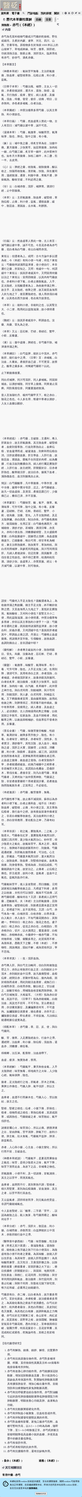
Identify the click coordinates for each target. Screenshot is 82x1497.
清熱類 (5, 25)
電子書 (16, 13)
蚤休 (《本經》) (11, 1460)
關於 (56, 13)
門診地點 (33, 13)
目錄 (38, 19)
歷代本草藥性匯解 (19, 19)
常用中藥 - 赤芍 (11, 1474)
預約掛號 (46, 13)
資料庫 (5, 13)
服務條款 (33, 1488)
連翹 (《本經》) (49, 1460)
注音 (48, 19)
